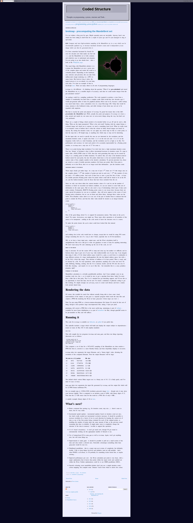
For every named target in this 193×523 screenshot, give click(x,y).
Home (96, 478)
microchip (116, 22)
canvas (79, 22)
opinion (122, 22)
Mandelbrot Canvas (71, 500)
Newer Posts (69, 478)
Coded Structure (96, 9)
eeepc (90, 22)
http (98, 22)
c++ (77, 22)
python (94, 24)
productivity (73, 24)
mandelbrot (111, 22)
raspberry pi (100, 24)
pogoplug (68, 24)
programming (81, 24)
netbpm (119, 308)
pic (66, 24)
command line (84, 22)
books (74, 22)
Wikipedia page (78, 62)
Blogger (99, 513)
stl (103, 24)
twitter (111, 24)
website (114, 24)
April (91, 491)
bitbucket (92, 322)
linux (105, 22)
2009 (90, 508)
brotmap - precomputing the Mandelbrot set (89, 31)
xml (117, 24)
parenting (125, 22)
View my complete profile (72, 492)
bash (71, 22)
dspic (88, 22)
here (73, 85)
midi (119, 22)
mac (108, 22)
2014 (90, 489)
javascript (101, 22)
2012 (90, 501)
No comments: (83, 472)
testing (108, 24)
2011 (90, 503)
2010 (90, 506)
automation (68, 22)
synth (105, 24)
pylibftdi (89, 24)
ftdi (93, 22)
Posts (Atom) (75, 481)
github (100, 322)
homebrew (101, 310)
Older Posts (124, 478)
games (95, 22)
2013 (90, 499)
